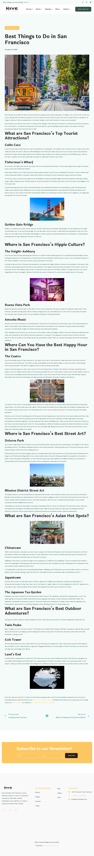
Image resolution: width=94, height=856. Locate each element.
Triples (37, 806)
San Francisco (12, 28)
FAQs (59, 797)
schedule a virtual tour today (43, 703)
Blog (58, 789)
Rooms (37, 792)
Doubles (38, 801)
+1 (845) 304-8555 (79, 796)
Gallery (59, 793)
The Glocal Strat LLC (50, 845)
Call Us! (26, 2)
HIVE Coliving (17, 703)
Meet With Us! (83, 9)
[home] (12, 9)
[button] (29, 9)
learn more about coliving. (42, 700)
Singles (37, 797)
